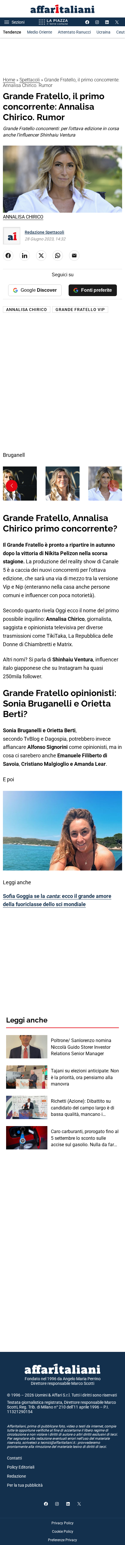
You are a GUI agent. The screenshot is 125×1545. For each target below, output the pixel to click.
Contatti (14, 1458)
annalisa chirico (26, 309)
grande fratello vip (80, 309)
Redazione (16, 1476)
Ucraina (103, 32)
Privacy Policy (62, 1523)
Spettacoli (29, 80)
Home (9, 80)
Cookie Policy (62, 1532)
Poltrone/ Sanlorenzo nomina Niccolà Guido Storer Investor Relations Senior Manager (81, 1047)
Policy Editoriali (20, 1467)
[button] (11, 486)
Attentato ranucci (74, 32)
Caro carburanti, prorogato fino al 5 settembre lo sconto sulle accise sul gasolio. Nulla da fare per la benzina (85, 1138)
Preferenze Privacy (62, 1540)
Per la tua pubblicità (25, 1485)
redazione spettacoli (44, 232)
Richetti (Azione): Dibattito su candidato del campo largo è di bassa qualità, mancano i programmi (82, 1108)
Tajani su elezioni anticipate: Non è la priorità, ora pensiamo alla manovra (85, 1077)
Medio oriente (39, 32)
